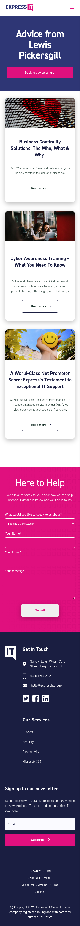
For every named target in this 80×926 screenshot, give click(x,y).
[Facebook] (37, 699)
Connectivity (31, 751)
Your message (14, 571)
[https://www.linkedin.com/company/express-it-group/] (47, 699)
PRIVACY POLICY (40, 871)
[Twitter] (27, 699)
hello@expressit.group (46, 685)
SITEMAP (40, 892)
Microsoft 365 (32, 761)
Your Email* (13, 552)
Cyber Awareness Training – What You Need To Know (40, 261)
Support (28, 732)
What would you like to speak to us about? (33, 514)
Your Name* (13, 533)
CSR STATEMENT (40, 878)
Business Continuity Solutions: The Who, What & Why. (40, 148)
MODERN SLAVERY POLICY (40, 885)
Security (28, 742)
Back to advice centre (39, 72)
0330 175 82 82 (40, 676)
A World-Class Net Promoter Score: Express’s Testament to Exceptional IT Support (40, 380)
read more (38, 188)
